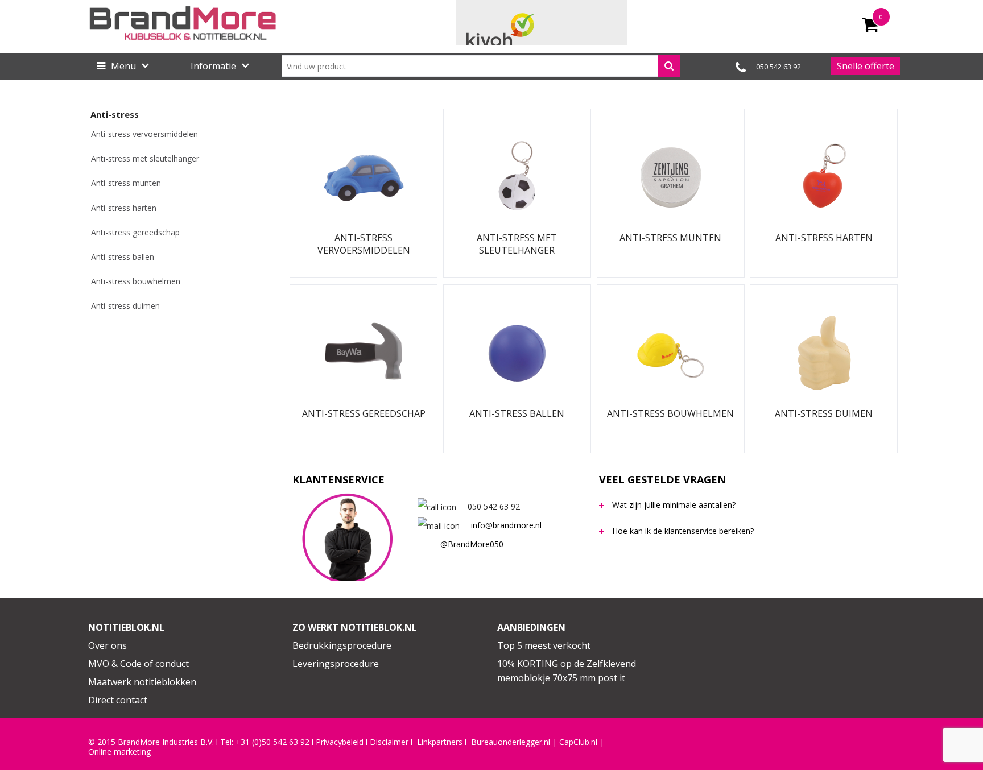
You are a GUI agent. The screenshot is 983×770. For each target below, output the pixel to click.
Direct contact (117, 700)
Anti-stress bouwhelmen (135, 281)
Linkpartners (439, 742)
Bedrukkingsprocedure (341, 645)
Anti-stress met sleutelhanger (145, 158)
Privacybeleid (340, 742)
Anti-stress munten (126, 182)
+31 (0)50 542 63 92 (272, 742)
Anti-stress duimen (125, 305)
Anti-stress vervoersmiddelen (144, 134)
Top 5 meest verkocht (543, 645)
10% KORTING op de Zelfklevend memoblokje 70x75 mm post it (566, 671)
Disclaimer (389, 742)
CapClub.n (577, 742)
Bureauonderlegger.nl (510, 742)
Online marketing (119, 751)
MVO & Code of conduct (138, 663)
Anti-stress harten (123, 207)
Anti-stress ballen (122, 256)
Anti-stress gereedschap (135, 232)
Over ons (107, 645)
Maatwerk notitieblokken (142, 682)
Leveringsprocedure (335, 663)
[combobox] (481, 66)
